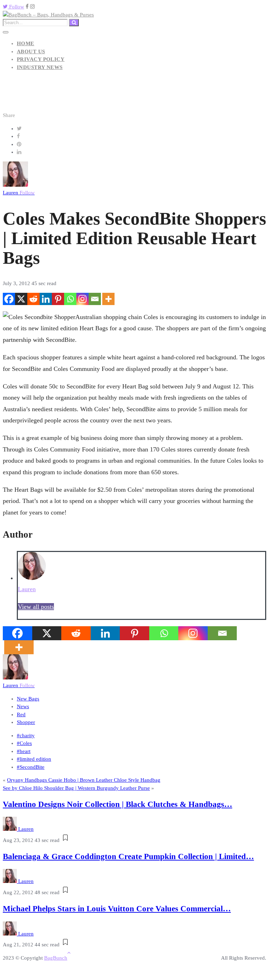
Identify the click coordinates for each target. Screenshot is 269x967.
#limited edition (34, 759)
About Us (31, 51)
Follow (16, 6)
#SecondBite (30, 767)
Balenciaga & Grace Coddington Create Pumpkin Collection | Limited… (128, 856)
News (23, 706)
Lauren (19, 192)
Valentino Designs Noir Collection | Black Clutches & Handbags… (117, 804)
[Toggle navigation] (5, 32)
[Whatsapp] (70, 299)
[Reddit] (33, 299)
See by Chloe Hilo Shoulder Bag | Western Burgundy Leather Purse (76, 788)
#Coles (24, 743)
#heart (23, 751)
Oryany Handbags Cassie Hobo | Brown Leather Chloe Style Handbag (83, 780)
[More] (108, 299)
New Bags (28, 699)
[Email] (95, 299)
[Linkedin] (46, 299)
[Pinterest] (58, 299)
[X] (21, 299)
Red (21, 714)
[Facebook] (9, 299)
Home (25, 43)
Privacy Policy (40, 59)
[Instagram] (82, 299)
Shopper (26, 722)
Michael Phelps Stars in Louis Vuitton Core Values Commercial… (117, 908)
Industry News (40, 67)
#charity (26, 735)
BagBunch (55, 958)
